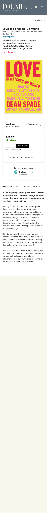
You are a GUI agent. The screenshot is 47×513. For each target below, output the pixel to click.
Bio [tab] (17, 186)
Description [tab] (7, 186)
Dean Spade (8, 36)
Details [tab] (26, 186)
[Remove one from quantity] (7, 145)
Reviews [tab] (36, 186)
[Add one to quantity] (14, 145)
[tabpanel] (23, 231)
